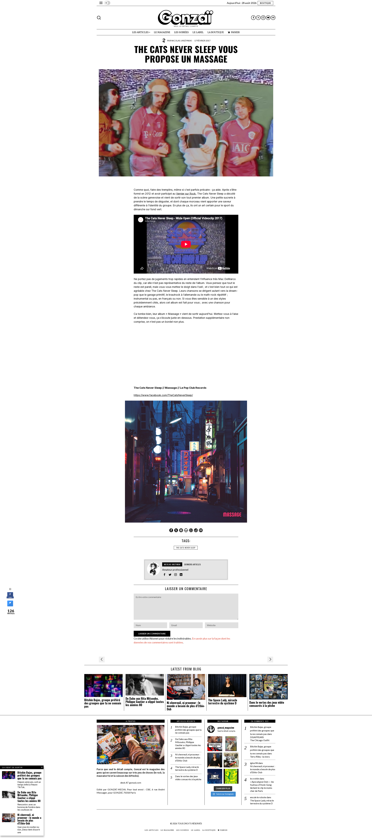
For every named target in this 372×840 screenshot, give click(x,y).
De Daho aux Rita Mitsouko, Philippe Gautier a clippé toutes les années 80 (145, 701)
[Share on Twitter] (10, 605)
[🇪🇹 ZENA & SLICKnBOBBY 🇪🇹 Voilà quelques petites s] (214, 743)
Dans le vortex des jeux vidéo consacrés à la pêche (266, 704)
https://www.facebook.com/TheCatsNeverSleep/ (163, 395)
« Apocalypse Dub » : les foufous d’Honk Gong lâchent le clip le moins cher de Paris (262, 786)
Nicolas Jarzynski (181, 40)
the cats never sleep (185, 547)
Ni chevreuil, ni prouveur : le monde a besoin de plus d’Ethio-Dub (186, 706)
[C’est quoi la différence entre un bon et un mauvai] (214, 776)
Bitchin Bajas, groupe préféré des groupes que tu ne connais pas (102, 703)
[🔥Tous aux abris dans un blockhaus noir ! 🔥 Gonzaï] (231, 776)
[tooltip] (253, 17)
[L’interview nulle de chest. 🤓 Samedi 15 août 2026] (231, 760)
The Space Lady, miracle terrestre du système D (222, 702)
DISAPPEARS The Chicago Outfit (259, 739)
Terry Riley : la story (260, 756)
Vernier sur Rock (186, 193)
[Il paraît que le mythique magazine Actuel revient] (231, 743)
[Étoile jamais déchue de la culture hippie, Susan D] (214, 760)
